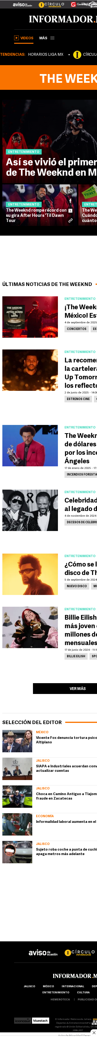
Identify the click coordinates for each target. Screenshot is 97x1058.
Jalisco (43, 760)
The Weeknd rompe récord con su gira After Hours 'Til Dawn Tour (36, 216)
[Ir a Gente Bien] (76, 2)
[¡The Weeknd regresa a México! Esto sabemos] (30, 317)
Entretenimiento (55, 992)
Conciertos (76, 329)
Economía (45, 816)
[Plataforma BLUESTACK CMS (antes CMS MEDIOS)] (40, 1019)
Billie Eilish (76, 656)
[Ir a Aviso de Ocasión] (43, 949)
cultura (83, 992)
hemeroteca (60, 1000)
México (42, 732)
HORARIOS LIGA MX (45, 55)
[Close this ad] (93, 1032)
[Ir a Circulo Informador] (48, 2)
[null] (17, 741)
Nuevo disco (77, 586)
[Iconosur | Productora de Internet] (22, 1019)
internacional (73, 986)
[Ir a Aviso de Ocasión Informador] (22, 2)
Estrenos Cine (78, 399)
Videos (26, 38)
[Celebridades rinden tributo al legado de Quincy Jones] (30, 510)
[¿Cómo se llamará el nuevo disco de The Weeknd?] (30, 574)
